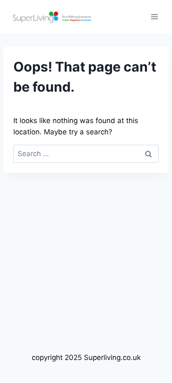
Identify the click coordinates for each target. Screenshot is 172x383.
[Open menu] (154, 16)
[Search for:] (86, 153)
